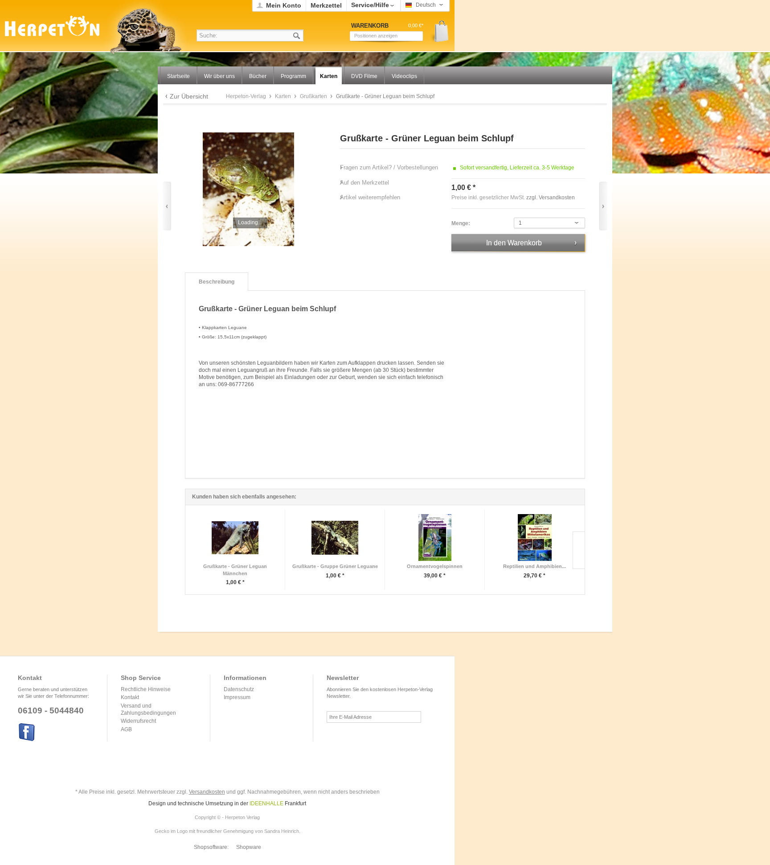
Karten (283, 96)
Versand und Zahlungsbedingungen (148, 709)
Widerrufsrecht (138, 721)
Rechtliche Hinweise (146, 689)
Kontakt (130, 697)
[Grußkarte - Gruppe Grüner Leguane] (334, 537)
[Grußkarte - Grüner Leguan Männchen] (235, 537)
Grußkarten (314, 96)
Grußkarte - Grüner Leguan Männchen (235, 570)
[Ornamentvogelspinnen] (434, 537)
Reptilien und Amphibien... (534, 566)
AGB (126, 729)
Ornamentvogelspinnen (435, 566)
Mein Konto (283, 5)
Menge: (460, 223)
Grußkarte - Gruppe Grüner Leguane (335, 566)
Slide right (579, 550)
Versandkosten (207, 792)
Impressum (237, 697)
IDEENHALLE (266, 803)
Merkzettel (326, 5)
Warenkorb (438, 31)
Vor (603, 206)
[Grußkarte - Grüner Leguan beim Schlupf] (248, 189)
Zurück (167, 206)
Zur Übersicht (189, 96)
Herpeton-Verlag (246, 96)
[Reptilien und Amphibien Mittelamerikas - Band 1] (534, 537)
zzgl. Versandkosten (550, 197)
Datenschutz (239, 689)
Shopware (248, 847)
